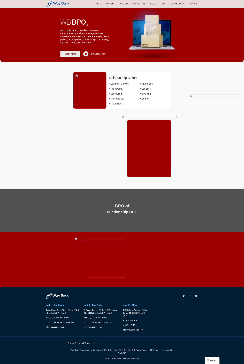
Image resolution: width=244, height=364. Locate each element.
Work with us (139, 4)
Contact (193, 4)
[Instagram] (190, 296)
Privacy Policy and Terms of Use (82, 343)
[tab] (86, 130)
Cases (153, 4)
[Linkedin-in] (184, 296)
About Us (124, 4)
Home (97, 4)
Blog (163, 4)
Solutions (110, 4)
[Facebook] (195, 296)
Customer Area (177, 4)
